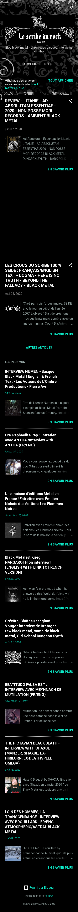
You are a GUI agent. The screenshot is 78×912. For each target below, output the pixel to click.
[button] (70, 101)
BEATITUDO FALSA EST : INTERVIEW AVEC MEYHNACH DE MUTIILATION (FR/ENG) (33, 689)
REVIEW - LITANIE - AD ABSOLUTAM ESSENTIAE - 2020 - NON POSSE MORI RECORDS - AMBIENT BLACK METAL (32, 110)
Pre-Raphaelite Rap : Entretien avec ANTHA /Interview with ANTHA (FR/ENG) (30, 440)
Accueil (30, 64)
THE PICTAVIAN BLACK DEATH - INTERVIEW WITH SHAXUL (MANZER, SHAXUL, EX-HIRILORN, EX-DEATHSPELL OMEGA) (32, 753)
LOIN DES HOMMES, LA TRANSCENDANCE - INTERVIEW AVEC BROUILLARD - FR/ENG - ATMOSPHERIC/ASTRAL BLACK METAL (32, 822)
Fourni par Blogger (41, 887)
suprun (49, 895)
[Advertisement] (39, 217)
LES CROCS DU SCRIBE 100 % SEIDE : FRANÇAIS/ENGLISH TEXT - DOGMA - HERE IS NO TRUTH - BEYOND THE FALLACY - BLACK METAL (33, 275)
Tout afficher (60, 80)
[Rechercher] (72, 8)
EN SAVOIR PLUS (60, 169)
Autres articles (39, 347)
